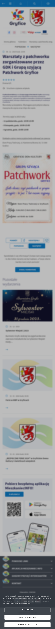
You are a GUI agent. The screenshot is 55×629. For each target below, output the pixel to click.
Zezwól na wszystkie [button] (27, 624)
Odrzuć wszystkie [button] (27, 617)
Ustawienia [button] (27, 609)
